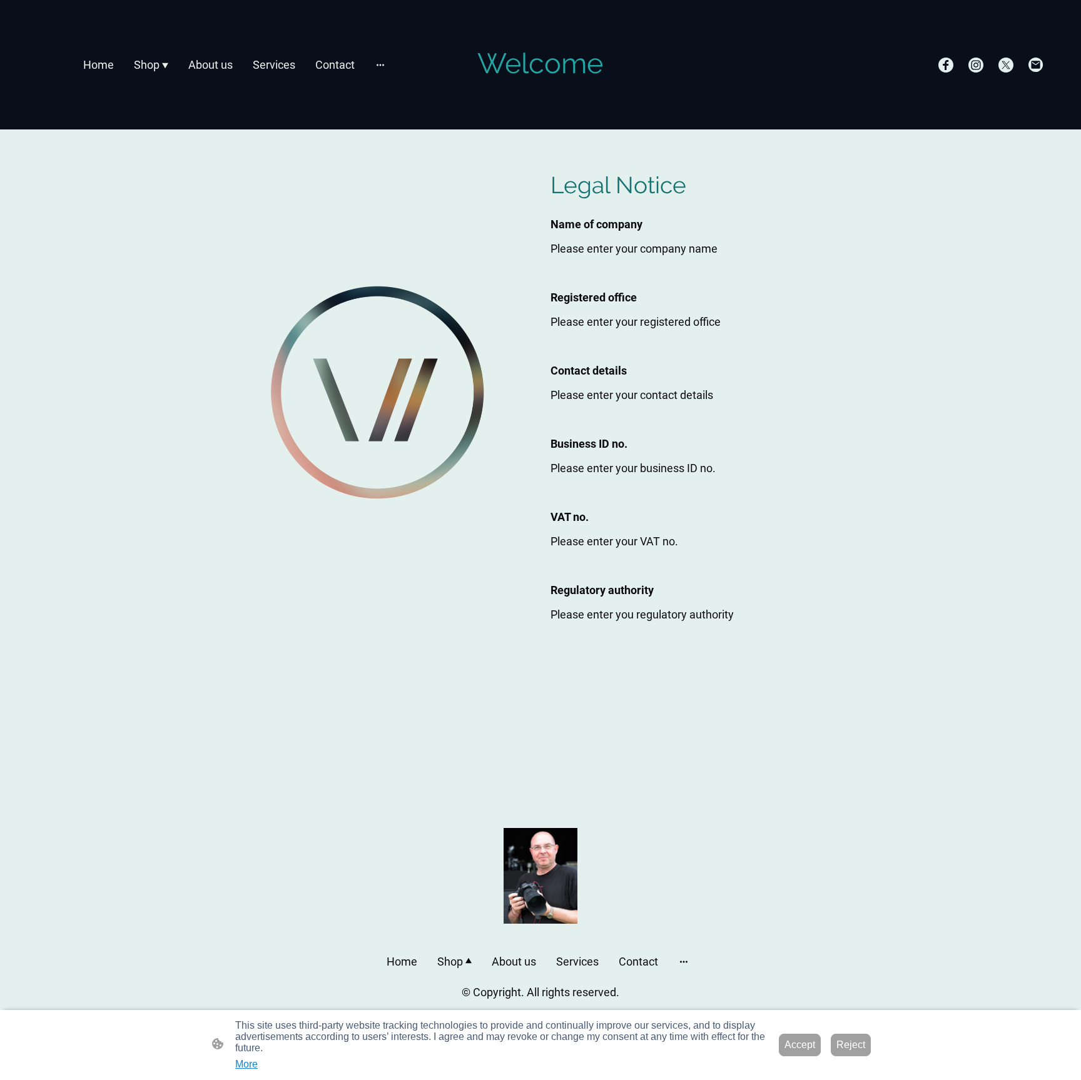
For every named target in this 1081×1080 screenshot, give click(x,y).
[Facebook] (945, 65)
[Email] (1035, 65)
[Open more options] (380, 65)
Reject (850, 1044)
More (246, 1064)
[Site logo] (540, 91)
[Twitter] (1005, 65)
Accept (799, 1044)
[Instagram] (975, 65)
